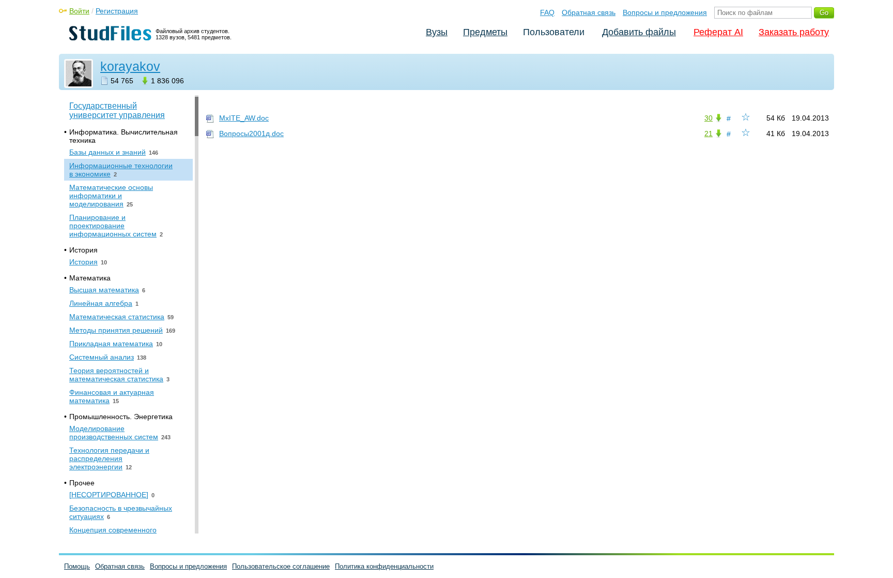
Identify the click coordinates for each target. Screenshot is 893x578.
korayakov (130, 66)
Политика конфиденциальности (384, 566)
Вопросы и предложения (665, 12)
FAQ (547, 12)
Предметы (485, 32)
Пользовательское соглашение (281, 566)
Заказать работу (794, 32)
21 (708, 133)
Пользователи (553, 32)
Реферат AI (718, 32)
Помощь (77, 566)
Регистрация (117, 11)
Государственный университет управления (117, 110)
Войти (79, 11)
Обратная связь (588, 12)
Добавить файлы (639, 32)
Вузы (437, 32)
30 (708, 118)
